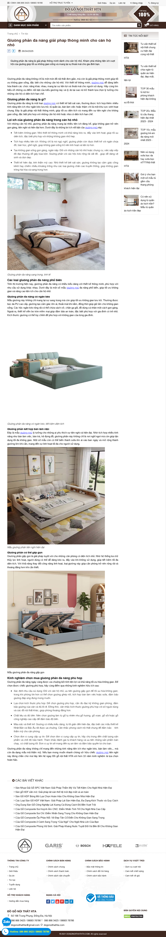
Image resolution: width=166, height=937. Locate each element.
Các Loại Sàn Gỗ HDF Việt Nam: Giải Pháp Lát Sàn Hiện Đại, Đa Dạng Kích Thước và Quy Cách (66, 800)
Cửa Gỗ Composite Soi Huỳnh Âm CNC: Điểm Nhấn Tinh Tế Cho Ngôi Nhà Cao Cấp (60, 808)
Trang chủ (12, 33)
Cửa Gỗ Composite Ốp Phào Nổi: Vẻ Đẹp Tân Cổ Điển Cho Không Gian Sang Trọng (59, 817)
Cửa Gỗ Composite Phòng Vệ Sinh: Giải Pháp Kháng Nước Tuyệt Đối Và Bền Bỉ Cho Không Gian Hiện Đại (66, 827)
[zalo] (6, 922)
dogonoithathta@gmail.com (25, 924)
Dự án (112, 2)
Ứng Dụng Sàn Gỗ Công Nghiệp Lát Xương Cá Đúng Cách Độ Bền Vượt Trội (55, 804)
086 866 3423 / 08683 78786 (30, 2)
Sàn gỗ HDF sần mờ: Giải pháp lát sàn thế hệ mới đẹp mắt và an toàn (52, 791)
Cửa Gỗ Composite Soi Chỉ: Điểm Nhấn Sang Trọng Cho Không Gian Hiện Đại (56, 813)
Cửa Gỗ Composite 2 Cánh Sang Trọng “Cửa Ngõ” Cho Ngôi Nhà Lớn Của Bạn (57, 821)
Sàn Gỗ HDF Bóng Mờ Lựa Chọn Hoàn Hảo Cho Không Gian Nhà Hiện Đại (55, 796)
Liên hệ (122, 2)
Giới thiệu (102, 2)
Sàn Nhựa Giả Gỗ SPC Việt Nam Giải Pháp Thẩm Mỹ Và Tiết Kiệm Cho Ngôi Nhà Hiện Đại (63, 787)
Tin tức (24, 33)
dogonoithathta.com (54, 924)
